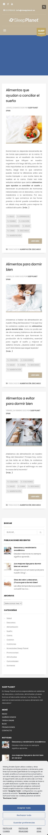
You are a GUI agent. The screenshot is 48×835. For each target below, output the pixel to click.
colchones (14, 226)
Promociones (12, 652)
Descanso (36, 249)
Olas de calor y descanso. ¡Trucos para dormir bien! (26, 581)
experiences (24, 216)
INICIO (4, 714)
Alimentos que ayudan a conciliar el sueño (22, 95)
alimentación (15, 235)
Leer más (35, 241)
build (12, 216)
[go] (40, 532)
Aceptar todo (24, 808)
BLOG (4, 724)
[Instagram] (4, 4)
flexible (13, 221)
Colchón (10, 639)
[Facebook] (8, 4)
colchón (25, 221)
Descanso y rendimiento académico (29, 742)
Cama (9, 635)
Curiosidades (12, 661)
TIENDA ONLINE (8, 720)
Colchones (11, 644)
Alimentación (25, 249)
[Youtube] (12, 4)
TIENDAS (41, 32)
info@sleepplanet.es (25, 10)
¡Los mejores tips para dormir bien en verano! (27, 565)
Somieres (11, 665)
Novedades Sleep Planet (17, 648)
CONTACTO (7, 730)
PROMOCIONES (8, 727)
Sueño (9, 631)
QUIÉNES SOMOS (9, 717)
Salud (9, 618)
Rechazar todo (24, 815)
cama (12, 231)
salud (27, 226)
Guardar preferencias (24, 822)
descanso (24, 231)
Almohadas (12, 657)
